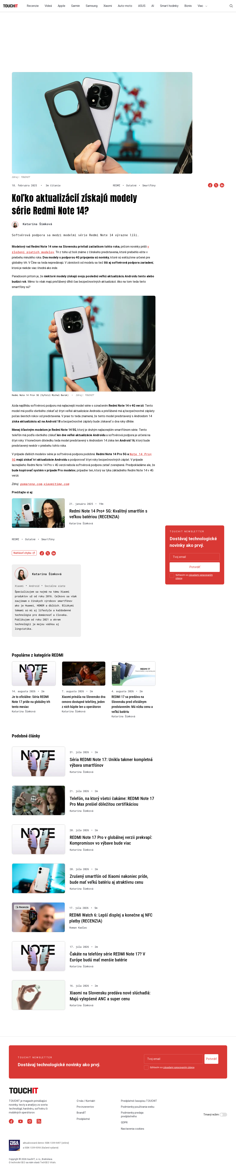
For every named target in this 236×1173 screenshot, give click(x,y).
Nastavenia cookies (132, 1128)
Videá (48, 6)
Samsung (92, 6)
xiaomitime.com (56, 484)
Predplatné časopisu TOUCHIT (139, 1100)
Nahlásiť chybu (22, 552)
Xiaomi (107, 6)
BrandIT (81, 1112)
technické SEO (18, 1162)
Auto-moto (125, 6)
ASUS (141, 6)
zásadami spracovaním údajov (178, 1067)
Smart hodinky (169, 6)
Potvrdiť (194, 567)
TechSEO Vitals (48, 1162)
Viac (201, 6)
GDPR (124, 1122)
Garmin (75, 6)
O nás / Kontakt (86, 1100)
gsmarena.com (31, 484)
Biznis (188, 6)
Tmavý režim (211, 1114)
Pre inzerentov (85, 1106)
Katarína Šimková (37, 224)
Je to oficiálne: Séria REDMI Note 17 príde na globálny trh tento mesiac (31, 702)
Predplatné (83, 1118)
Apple (61, 6)
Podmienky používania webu (137, 1106)
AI (152, 6)
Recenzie (33, 6)
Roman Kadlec (78, 927)
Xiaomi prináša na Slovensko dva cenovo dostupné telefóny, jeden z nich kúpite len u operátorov (83, 702)
